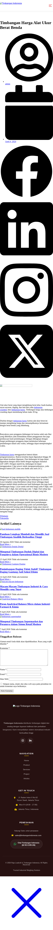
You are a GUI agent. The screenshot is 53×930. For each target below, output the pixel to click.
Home (26, 760)
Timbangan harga (7, 454)
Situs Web (4, 679)
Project (26, 774)
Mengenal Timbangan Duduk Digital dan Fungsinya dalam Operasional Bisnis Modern (24, 553)
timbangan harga (18, 410)
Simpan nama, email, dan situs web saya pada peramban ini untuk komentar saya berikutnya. (25, 685)
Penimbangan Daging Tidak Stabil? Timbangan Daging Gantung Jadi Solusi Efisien (25, 570)
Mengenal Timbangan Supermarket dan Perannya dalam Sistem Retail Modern (21, 623)
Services (26, 769)
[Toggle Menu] (50, 5)
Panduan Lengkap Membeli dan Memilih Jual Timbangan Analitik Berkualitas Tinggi (24, 535)
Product (26, 765)
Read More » (5, 544)
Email (3, 674)
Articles (26, 778)
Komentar (5, 648)
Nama (3, 669)
